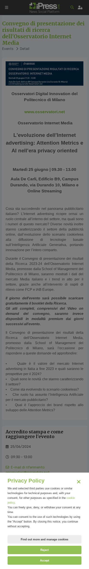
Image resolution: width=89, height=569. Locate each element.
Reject (44, 550)
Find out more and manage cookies (44, 539)
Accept (44, 560)
